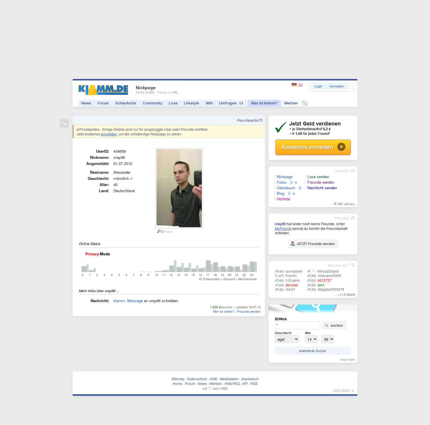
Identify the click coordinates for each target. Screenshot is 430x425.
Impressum (250, 378)
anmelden (109, 133)
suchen (337, 325)
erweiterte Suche (312, 350)
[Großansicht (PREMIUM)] (158, 231)
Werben (291, 103)
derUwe (291, 284)
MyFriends (283, 228)
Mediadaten (229, 378)
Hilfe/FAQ (232, 383)
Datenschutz (197, 378)
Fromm (291, 275)
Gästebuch (286, 187)
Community (152, 103)
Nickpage (285, 176)
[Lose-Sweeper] (305, 104)
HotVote (283, 199)
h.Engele (292, 280)
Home (177, 383)
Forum (103, 103)
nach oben (341, 389)
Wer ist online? (223, 311)
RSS (254, 383)
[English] (300, 85)
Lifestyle (191, 103)
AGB (213, 378)
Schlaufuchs (125, 103)
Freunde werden (249, 311)
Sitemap (178, 378)
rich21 (290, 289)
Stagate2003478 (331, 289)
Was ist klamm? (264, 103)
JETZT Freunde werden (316, 243)
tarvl (321, 284)
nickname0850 (329, 275)
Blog (280, 193)
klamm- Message (128, 300)
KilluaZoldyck (328, 271)
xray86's (341, 170)
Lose (173, 103)
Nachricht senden (322, 187)
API (245, 383)
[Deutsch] (295, 85)
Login (318, 86)
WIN (209, 103)
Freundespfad (248, 120)
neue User (347, 359)
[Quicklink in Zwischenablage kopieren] (64, 124)
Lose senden (318, 176)
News (86, 103)
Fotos (281, 182)
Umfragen (231, 103)
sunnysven (294, 271)
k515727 (325, 280)
